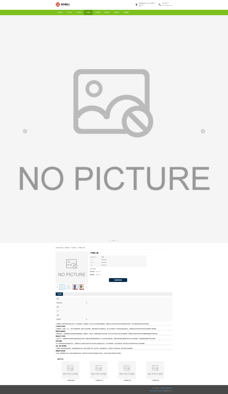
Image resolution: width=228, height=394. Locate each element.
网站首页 (67, 247)
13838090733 (165, 3)
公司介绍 (69, 12)
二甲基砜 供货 (155, 380)
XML (153, 388)
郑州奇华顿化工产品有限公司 (157, 391)
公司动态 (78, 12)
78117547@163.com (167, 5)
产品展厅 (88, 12)
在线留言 (116, 12)
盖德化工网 (169, 388)
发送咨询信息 (118, 280)
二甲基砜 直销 (70, 380)
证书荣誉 (97, 12)
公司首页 (59, 12)
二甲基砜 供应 (127, 380)
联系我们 (107, 12)
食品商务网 (163, 388)
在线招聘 (126, 12)
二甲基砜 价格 (99, 380)
